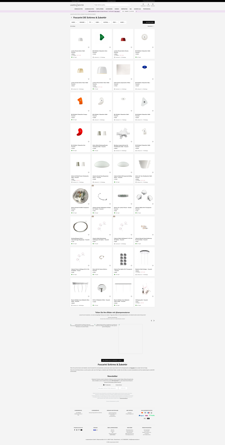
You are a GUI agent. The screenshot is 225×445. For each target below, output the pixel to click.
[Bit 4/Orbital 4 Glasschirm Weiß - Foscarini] (144, 106)
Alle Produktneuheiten (147, 434)
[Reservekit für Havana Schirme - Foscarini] (102, 261)
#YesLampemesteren (129, 429)
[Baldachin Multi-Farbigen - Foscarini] (144, 261)
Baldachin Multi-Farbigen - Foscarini (143, 269)
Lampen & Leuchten (73, 14)
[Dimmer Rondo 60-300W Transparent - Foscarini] (80, 200)
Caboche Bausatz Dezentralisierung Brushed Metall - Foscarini (143, 239)
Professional (147, 9)
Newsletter (130, 412)
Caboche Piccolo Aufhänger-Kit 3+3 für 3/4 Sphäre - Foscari (80, 270)
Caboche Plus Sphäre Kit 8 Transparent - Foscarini (123, 270)
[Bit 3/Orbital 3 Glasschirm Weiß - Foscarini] (144, 44)
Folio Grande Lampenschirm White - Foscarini (122, 83)
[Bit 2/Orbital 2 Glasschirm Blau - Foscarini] (144, 76)
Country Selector (112, 434)
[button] (88, 47)
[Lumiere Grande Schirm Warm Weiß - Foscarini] (80, 76)
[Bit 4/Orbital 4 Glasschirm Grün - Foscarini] (102, 44)
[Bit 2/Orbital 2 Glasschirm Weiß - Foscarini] (123, 106)
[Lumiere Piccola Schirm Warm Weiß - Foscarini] (102, 76)
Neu (131, 9)
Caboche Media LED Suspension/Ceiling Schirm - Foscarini (123, 176)
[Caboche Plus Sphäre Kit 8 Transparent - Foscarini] (123, 261)
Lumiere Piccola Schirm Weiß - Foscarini (78, 51)
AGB (112, 432)
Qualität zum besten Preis (146, 432)
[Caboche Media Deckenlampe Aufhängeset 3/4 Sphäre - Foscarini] (102, 230)
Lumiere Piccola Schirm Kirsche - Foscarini (121, 51)
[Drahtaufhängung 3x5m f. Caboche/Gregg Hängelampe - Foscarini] (80, 230)
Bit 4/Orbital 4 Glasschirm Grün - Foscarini (100, 51)
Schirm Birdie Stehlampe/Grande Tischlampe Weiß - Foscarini (100, 146)
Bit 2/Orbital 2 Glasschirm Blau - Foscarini (142, 83)
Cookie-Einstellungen (129, 431)
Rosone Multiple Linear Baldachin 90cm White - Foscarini (80, 300)
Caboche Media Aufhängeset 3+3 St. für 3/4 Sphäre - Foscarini (123, 239)
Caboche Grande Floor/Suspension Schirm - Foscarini (100, 176)
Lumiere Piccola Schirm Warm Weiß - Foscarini (101, 83)
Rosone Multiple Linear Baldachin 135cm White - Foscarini (121, 300)
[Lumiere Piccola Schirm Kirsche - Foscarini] (123, 44)
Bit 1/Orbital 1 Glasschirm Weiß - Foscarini (100, 115)
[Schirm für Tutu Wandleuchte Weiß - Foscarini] (144, 169)
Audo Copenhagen (147, 429)
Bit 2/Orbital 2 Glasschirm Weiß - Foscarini (121, 115)
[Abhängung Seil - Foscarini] (144, 292)
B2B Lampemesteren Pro (129, 433)
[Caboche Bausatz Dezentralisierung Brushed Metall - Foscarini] (144, 230)
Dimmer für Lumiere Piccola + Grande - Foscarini (123, 208)
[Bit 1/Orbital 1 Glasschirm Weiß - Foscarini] (102, 106)
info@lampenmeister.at (78, 413)
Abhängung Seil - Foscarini (141, 300)
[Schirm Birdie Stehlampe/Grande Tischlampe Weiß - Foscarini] (102, 137)
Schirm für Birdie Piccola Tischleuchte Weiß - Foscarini (80, 176)
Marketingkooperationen (130, 434)
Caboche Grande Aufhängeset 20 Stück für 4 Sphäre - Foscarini (102, 208)
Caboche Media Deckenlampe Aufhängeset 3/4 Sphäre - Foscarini (101, 239)
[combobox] (112, 4)
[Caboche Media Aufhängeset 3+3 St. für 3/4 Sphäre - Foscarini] (123, 230)
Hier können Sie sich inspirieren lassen (111, 360)
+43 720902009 (78, 412)
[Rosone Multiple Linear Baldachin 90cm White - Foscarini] (80, 292)
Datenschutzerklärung (124, 398)
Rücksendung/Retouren (112, 413)
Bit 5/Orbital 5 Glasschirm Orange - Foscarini (79, 115)
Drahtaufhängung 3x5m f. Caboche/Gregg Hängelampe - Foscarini (80, 239)
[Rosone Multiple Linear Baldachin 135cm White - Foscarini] (123, 292)
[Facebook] (74, 430)
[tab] (74, 22)
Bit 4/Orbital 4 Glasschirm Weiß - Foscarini (143, 115)
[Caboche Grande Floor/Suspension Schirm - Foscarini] (102, 169)
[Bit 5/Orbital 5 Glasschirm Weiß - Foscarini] (144, 137)
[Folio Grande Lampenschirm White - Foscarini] (123, 76)
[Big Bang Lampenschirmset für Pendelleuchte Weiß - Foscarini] (123, 137)
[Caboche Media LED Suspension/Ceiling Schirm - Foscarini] (123, 169)
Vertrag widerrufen (112, 416)
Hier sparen (117, 11)
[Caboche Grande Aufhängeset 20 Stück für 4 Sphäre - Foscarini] (102, 200)
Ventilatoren (99, 9)
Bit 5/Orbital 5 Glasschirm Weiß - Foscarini (143, 146)
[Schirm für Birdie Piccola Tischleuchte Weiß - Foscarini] (80, 169)
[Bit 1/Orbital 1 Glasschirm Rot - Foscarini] (80, 137)
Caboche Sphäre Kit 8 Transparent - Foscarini (143, 208)
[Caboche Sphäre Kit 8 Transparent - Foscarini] (144, 200)
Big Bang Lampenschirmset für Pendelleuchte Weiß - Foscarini (121, 146)
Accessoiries (147, 433)
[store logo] (77, 4)
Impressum (112, 431)
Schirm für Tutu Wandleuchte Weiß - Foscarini (143, 176)
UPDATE (128, 11)
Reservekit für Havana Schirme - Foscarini (100, 270)
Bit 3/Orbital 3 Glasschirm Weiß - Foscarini (143, 51)
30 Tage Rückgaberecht (129, 413)
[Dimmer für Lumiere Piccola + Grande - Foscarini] (123, 200)
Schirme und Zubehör (81, 14)
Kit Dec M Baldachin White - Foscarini (101, 300)
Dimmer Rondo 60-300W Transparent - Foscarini (80, 208)
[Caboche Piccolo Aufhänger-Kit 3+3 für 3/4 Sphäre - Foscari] (80, 261)
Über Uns (112, 429)
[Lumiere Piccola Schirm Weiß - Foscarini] (80, 44)
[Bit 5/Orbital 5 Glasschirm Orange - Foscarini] (80, 106)
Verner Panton (146, 431)
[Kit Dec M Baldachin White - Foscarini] (102, 292)
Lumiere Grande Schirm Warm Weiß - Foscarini (80, 83)
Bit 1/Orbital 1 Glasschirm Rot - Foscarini (78, 146)
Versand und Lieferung (112, 412)
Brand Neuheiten (129, 432)
